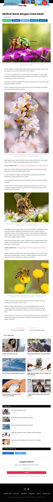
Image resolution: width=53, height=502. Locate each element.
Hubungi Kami (46, 493)
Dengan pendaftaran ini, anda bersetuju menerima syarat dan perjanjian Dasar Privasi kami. (26, 476)
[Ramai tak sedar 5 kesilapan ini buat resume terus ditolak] (14, 385)
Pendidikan (32, 493)
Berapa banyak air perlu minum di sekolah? (38, 353)
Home (3, 9)
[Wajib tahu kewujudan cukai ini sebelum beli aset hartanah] (39, 364)
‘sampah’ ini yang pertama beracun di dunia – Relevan (34, 165)
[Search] (49, 5)
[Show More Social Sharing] (49, 20)
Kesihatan (16, 493)
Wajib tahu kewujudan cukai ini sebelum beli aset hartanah (39, 374)
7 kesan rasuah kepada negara (36, 330)
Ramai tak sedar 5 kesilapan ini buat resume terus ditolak (12, 395)
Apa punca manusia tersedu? (10, 353)
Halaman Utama (7, 493)
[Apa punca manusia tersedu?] (14, 345)
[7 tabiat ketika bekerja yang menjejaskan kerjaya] (39, 385)
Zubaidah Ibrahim (7, 17)
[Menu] (4, 5)
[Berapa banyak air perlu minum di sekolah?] (39, 345)
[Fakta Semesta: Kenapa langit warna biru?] (14, 364)
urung (18, 165)
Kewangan (24, 493)
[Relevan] (26, 5)
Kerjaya (39, 493)
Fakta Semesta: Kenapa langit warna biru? (13, 373)
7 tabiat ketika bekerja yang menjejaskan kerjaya (38, 395)
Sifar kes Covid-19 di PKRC (17, 330)
